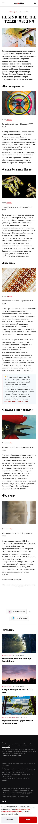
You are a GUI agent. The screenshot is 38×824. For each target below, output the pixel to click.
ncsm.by (9, 119)
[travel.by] (19, 3)
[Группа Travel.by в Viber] (30, 612)
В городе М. (13, 12)
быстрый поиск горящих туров (16, 401)
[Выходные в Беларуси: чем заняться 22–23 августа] (19, 674)
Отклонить (9, 819)
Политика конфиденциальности (11, 755)
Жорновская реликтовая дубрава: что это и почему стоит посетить (17, 721)
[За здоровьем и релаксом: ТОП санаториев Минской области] (19, 643)
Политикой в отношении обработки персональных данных (15, 810)
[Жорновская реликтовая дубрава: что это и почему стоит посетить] (19, 705)
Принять (27, 819)
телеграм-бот (6, 747)
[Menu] (3, 3)
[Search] (35, 3)
